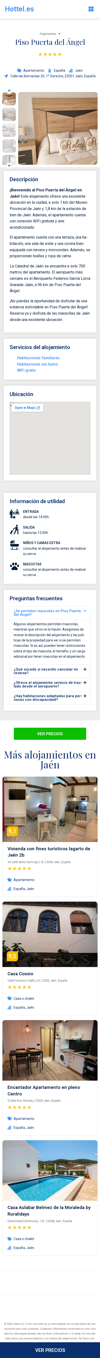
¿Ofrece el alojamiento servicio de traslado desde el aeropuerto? (48, 684)
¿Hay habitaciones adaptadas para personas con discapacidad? (48, 698)
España (19, 889)
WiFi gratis (26, 370)
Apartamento (33, 70)
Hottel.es (19, 9)
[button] (91, 9)
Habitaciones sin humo (37, 364)
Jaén (30, 889)
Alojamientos (48, 34)
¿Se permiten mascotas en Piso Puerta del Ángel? (47, 613)
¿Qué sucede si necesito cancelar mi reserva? (46, 671)
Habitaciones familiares (38, 358)
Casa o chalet (24, 998)
